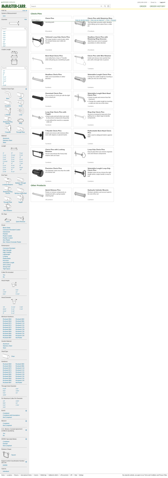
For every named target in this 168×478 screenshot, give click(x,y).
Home (3, 475)
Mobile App (43, 475)
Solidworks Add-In (53, 475)
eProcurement (64, 475)
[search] (25, 29)
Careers (36, 475)
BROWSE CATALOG (9, 2)
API (71, 475)
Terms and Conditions (150, 475)
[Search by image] (108, 6)
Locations (9, 475)
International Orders (26, 475)
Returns (16, 475)
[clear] (101, 6)
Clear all (24, 10)
